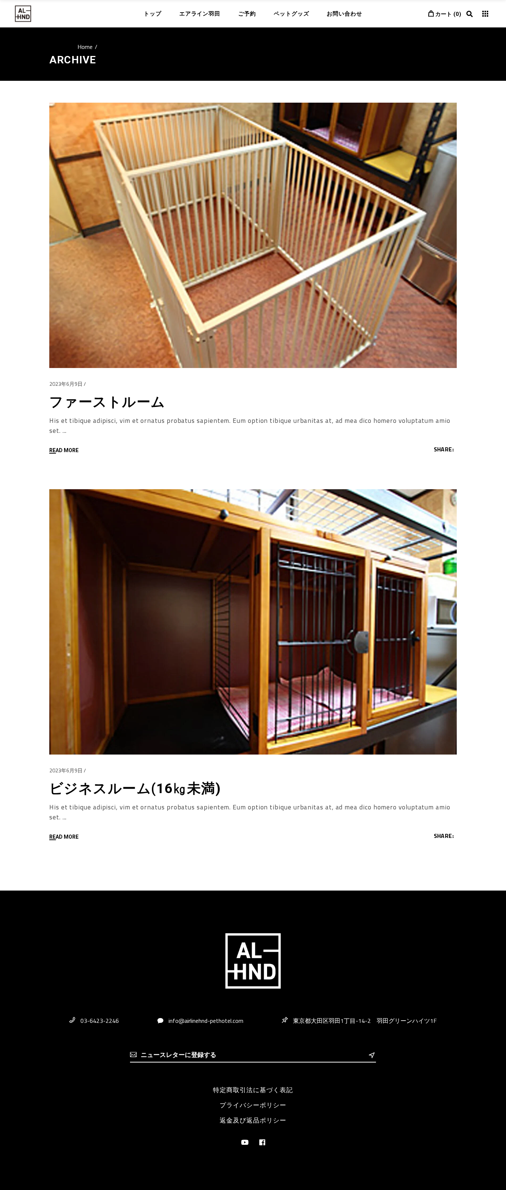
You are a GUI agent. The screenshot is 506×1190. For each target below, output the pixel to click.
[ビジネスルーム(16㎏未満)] (253, 622)
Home (85, 46)
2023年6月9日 (66, 384)
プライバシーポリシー (253, 1105)
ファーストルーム (107, 402)
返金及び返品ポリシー (253, 1120)
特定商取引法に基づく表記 (253, 1090)
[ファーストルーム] (253, 235)
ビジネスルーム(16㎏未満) (135, 788)
